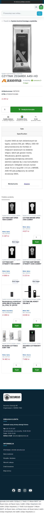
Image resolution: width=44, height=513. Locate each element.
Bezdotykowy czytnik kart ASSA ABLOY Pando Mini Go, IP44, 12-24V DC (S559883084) (11, 304)
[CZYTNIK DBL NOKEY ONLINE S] (32, 292)
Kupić (37, 242)
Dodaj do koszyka (27, 109)
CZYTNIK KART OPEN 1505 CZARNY (10, 218)
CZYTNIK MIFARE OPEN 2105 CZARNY (31, 218)
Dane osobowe (8, 454)
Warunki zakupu (8, 462)
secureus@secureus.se (20, 436)
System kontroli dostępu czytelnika (12, 73)
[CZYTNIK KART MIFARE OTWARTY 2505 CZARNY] (32, 252)
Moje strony (7, 471)
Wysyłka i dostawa (9, 458)
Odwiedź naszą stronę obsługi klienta (15, 424)
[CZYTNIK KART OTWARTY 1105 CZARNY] (11, 252)
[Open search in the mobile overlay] (22, 13)
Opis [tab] (22, 129)
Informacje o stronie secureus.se (14, 450)
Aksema (27, 184)
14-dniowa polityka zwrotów (22, 2)
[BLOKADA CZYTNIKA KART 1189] (11, 336)
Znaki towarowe (8, 466)
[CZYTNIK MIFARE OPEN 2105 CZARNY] (32, 208)
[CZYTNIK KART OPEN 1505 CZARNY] (11, 208)
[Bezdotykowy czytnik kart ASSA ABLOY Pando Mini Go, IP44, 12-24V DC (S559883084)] (11, 292)
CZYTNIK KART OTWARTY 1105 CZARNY (11, 263)
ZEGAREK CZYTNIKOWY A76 (32, 346)
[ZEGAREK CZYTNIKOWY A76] (32, 336)
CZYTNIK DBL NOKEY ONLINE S (30, 302)
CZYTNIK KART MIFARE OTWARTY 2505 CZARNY (32, 263)
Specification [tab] (22, 134)
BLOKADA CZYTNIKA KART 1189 (10, 346)
